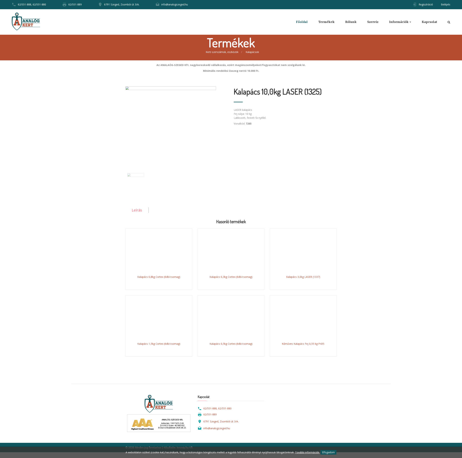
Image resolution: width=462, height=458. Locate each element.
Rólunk (351, 22)
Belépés (445, 4)
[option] (176, 123)
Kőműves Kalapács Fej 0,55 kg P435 (303, 343)
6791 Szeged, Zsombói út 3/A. (121, 4)
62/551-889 (75, 4)
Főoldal (302, 22)
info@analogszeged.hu (174, 4)
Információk (399, 22)
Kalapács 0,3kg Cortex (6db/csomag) (231, 277)
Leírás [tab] (137, 210)
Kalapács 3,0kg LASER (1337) (303, 277)
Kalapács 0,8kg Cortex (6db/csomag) (158, 277)
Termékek (326, 22)
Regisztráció (426, 4)
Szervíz (372, 22)
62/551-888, (25, 4)
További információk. (307, 452)
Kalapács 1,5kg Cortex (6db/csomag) (158, 343)
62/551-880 (39, 4)
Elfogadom (328, 452)
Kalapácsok (252, 52)
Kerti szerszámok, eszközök (222, 52)
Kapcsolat (429, 22)
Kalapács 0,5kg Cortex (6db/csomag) (231, 343)
